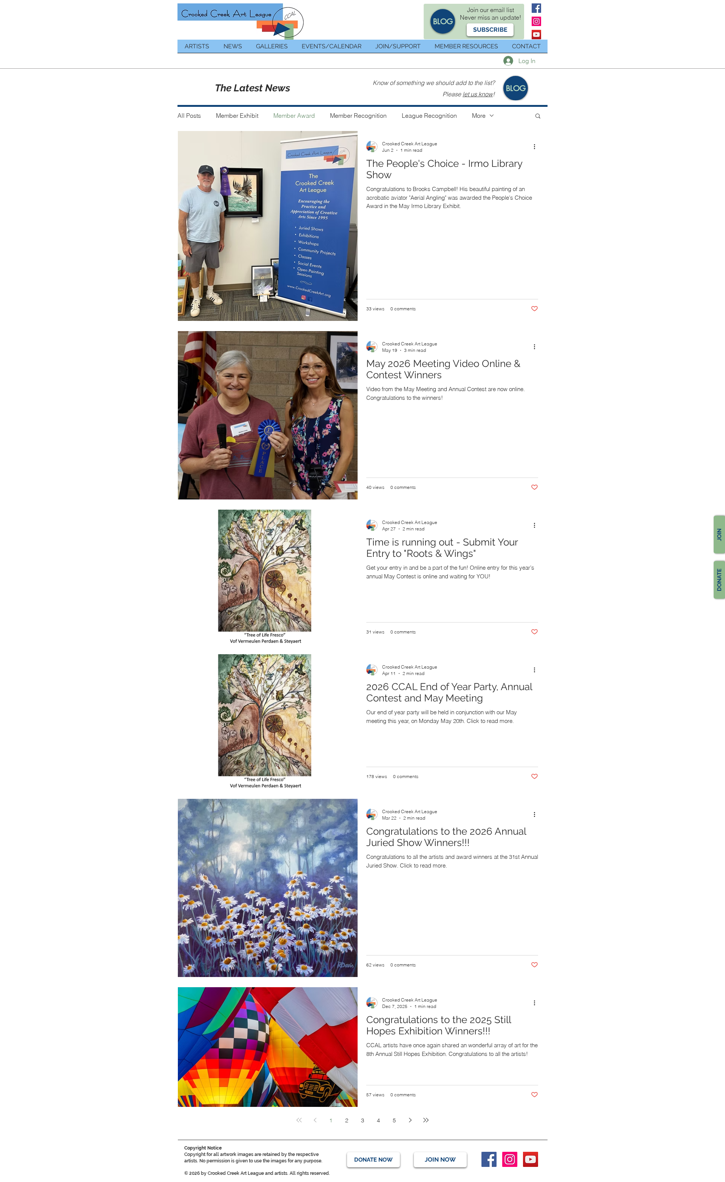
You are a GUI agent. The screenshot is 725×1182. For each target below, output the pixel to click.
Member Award (294, 115)
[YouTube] (536, 34)
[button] (490, 29)
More (479, 115)
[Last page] (426, 1120)
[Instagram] (536, 21)
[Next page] (410, 1120)
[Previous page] (315, 1120)
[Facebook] (536, 8)
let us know (478, 94)
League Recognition (429, 115)
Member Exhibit (237, 115)
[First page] (299, 1120)
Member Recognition (358, 115)
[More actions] (536, 146)
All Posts (189, 115)
